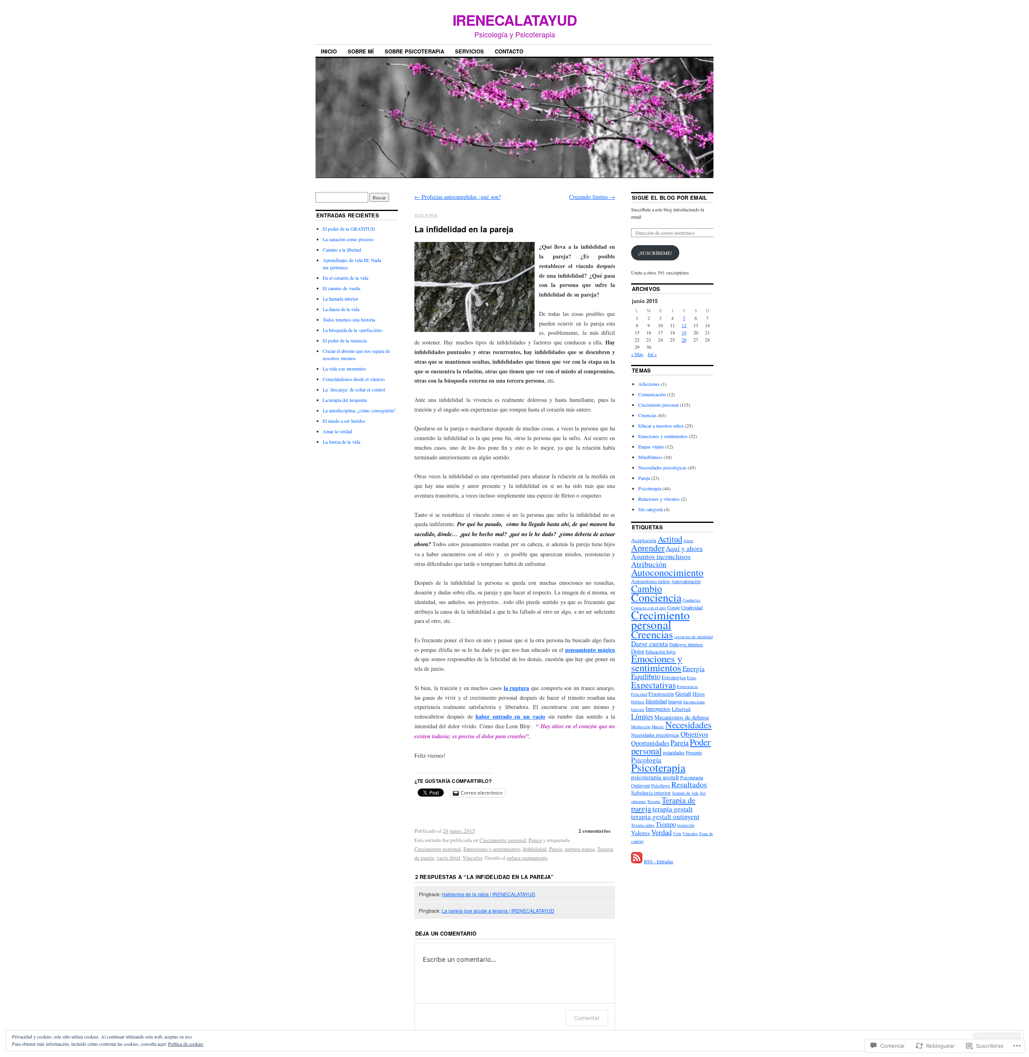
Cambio (646, 588)
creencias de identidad (693, 636)
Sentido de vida (685, 793)
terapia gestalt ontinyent (665, 816)
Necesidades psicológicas (662, 467)
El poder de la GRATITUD (349, 228)
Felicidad (639, 694)
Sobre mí (361, 51)
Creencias (647, 415)
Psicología (646, 759)
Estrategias (674, 677)
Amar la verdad (337, 431)
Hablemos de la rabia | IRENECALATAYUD (488, 894)
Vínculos (472, 857)
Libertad (681, 709)
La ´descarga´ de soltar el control (354, 389)
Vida (677, 833)
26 (684, 339)
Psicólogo (660, 785)
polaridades (674, 752)
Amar (688, 540)
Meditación (640, 726)
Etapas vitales (651, 446)
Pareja (535, 840)
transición (685, 825)
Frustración (661, 693)
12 (684, 325)
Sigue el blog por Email (669, 197)
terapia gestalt (672, 808)
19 (684, 332)
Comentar (587, 1017)
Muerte (658, 726)
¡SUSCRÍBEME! (655, 253)
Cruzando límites (592, 197)
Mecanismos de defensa (681, 717)
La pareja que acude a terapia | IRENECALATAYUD (498, 910)
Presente (694, 752)
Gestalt (683, 693)
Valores (640, 833)
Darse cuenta (649, 643)
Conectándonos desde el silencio (354, 379)
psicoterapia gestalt (655, 777)
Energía (694, 668)
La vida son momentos (344, 368)
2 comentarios (594, 830)
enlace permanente (527, 857)
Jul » (652, 354)
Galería (426, 215)
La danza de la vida (341, 309)
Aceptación (643, 540)
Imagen (675, 701)
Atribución (648, 564)
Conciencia (656, 597)
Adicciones (649, 384)
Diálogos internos (686, 644)
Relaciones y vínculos (659, 499)
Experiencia (687, 686)
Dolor (637, 651)
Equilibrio (645, 676)
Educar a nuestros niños (661, 425)
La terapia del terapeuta (345, 400)
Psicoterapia (649, 488)
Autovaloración (686, 581)
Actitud (670, 539)
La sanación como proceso (348, 239)
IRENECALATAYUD (515, 19)
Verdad (661, 832)
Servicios (469, 51)
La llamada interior (340, 298)
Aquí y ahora (684, 548)
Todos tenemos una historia (349, 319)
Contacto (509, 51)
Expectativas (653, 684)
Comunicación (652, 394)
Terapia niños (642, 825)
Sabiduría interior (651, 792)
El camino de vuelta (341, 288)
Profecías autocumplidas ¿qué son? (457, 197)
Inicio (329, 51)
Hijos (699, 693)
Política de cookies (185, 1044)
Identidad (656, 701)
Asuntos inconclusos (661, 556)
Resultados (689, 784)
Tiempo (666, 824)
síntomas (638, 801)
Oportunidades (650, 743)
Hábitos (637, 702)
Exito (691, 677)
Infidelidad (535, 848)
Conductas (691, 600)
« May (637, 354)
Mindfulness (650, 457)
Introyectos (658, 709)
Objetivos (694, 734)
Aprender (647, 547)
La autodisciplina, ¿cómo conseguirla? (359, 410)
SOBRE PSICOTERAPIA (414, 51)
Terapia (653, 801)
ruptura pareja (580, 848)
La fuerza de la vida (341, 441)
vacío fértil (448, 857)
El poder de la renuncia (345, 340)
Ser (703, 793)
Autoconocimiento (667, 572)
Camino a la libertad (342, 249)
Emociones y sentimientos (492, 848)
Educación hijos (661, 651)
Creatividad (692, 607)
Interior (637, 709)
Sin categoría (650, 509)
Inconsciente (694, 702)
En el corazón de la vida (345, 277)
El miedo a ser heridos (344, 421)
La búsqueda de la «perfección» (353, 330)
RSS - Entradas (658, 861)
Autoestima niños (650, 581)
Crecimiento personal (503, 840)
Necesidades (688, 724)
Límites (642, 716)
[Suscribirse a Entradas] (636, 861)
